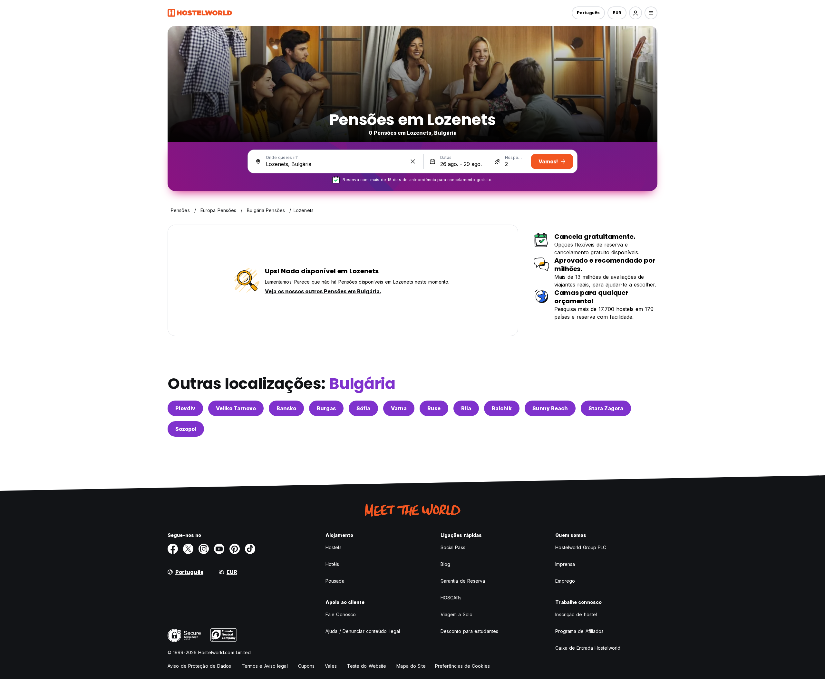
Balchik (502, 408)
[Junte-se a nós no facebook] (173, 549)
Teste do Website (366, 666)
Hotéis (332, 564)
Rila (466, 408)
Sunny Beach (550, 408)
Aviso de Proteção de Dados (199, 666)
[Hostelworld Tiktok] (250, 549)
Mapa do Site (411, 666)
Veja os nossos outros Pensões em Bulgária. (323, 291)
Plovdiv (185, 408)
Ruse (434, 408)
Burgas (326, 408)
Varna (399, 408)
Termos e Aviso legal (265, 666)
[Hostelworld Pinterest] (234, 549)
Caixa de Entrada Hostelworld (587, 648)
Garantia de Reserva (463, 581)
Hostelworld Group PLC (580, 547)
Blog (445, 564)
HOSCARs (451, 597)
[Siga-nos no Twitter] (188, 549)
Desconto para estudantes (469, 631)
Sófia (363, 408)
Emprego (565, 581)
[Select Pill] (635, 12)
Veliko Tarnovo (236, 408)
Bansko (286, 408)
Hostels (333, 547)
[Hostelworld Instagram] (204, 549)
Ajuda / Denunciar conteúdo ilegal (362, 631)
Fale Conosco (340, 614)
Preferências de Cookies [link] (462, 666)
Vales (331, 666)
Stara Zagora (605, 408)
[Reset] (413, 161)
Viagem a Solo (456, 614)
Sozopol (185, 429)
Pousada (335, 581)
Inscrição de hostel (576, 614)
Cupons (306, 666)
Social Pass (453, 547)
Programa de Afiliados (579, 631)
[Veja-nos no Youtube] (219, 549)
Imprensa (565, 564)
